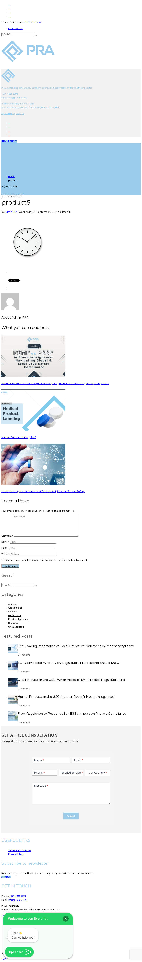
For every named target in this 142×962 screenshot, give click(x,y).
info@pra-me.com (17, 97)
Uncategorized (16, 626)
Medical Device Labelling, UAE (18, 437)
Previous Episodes (18, 619)
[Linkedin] (9, 16)
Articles (12, 603)
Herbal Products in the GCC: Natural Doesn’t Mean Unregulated (66, 697)
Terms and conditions (19, 850)
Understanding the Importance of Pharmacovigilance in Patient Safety (43, 491)
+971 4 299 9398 (32, 22)
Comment (7, 535)
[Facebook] (9, 123)
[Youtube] (9, 127)
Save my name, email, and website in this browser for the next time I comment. (46, 559)
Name (5, 541)
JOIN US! (6, 877)
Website (5, 553)
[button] (66, 919)
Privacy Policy (15, 854)
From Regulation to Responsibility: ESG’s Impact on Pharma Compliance (72, 713)
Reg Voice (13, 622)
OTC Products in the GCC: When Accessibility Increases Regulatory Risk (71, 680)
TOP (3, 958)
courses (12, 611)
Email (5, 547)
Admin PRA (11, 211)
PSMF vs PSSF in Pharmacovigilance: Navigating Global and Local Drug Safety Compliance (55, 383)
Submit (71, 816)
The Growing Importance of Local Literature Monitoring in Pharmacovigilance (76, 646)
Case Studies (15, 607)
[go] (35, 35)
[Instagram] (9, 12)
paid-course (14, 615)
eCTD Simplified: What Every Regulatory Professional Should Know (68, 663)
